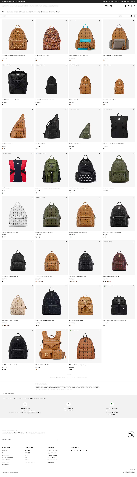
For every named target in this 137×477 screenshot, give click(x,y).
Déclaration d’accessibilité (52, 459)
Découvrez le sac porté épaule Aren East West (16, 1)
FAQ (2, 452)
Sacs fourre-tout (44, 11)
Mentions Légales (51, 462)
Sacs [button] (11, 6)
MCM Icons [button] (39, 6)
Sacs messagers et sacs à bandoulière (33, 11)
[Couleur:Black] (2, 104)
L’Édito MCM (27, 452)
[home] (108, 6)
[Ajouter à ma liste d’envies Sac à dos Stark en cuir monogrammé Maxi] (32, 241)
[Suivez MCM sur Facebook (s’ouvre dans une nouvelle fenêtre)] (71, 450)
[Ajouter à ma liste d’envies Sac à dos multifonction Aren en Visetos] (66, 330)
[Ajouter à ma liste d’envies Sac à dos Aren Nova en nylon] (32, 153)
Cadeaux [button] (45, 6)
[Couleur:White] (2, 237)
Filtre (120, 16)
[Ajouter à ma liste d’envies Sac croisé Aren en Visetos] (99, 65)
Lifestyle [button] (31, 6)
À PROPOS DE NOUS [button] (54, 6)
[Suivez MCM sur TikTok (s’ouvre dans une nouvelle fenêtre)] (86, 450)
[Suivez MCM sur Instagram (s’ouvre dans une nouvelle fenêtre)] (74, 450)
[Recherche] (126, 6)
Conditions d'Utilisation (52, 453)
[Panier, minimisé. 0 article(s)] (134, 6)
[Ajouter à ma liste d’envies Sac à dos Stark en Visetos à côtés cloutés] (32, 197)
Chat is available (112, 414)
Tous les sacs (9, 11)
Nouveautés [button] (5, 6)
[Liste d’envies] (131, 6)
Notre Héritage (27, 450)
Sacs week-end (52, 11)
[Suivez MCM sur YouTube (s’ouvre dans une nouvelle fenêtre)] (80, 450)
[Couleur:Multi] (2, 193)
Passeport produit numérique (29, 461)
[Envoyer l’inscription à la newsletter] (56, 439)
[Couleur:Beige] (39, 281)
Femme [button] (15, 6)
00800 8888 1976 (68, 411)
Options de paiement (5, 455)
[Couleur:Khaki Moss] (70, 148)
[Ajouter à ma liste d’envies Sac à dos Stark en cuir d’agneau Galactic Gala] (99, 153)
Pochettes (58, 11)
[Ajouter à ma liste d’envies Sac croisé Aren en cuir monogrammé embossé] (66, 65)
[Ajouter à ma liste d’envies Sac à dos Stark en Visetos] (133, 153)
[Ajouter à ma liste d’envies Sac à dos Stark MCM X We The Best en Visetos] (99, 21)
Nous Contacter (4, 450)
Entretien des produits (5, 464)
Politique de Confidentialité (52, 455)
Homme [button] (20, 6)
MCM (3, 393)
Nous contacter (119, 1)
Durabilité (26, 459)
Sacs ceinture (21, 11)
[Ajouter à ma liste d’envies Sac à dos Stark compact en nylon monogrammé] (66, 286)
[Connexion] (129, 6)
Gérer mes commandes (108, 1)
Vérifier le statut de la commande (7, 457)
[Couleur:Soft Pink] (41, 281)
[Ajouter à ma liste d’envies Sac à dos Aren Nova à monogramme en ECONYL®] (133, 109)
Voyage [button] (26, 6)
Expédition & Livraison (6, 459)
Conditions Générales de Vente (53, 450)
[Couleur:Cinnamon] (42, 281)
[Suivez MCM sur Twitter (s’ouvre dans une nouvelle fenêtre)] (77, 450)
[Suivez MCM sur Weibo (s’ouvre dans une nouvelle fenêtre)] (83, 450)
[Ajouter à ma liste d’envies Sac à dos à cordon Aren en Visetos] (99, 286)
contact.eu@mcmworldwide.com (34, 412)
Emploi (26, 457)
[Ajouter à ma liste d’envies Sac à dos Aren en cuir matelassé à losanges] (32, 65)
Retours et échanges (5, 461)
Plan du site (27, 455)
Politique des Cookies (51, 457)
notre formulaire (32, 411)
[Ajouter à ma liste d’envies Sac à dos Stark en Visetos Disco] (66, 21)
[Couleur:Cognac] (2, 60)
